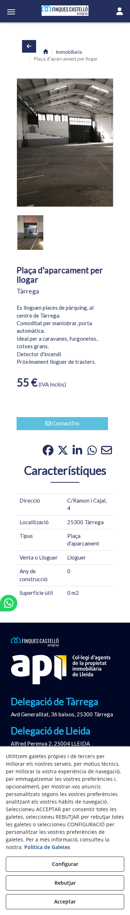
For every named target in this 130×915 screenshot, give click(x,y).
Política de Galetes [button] (47, 847)
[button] (65, 10)
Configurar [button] (65, 864)
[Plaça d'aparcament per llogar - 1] (30, 233)
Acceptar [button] (65, 901)
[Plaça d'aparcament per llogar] (65, 143)
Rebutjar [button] (65, 882)
